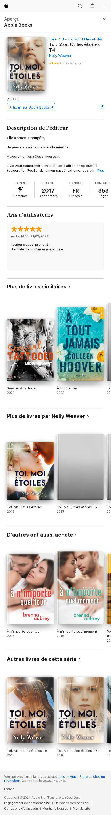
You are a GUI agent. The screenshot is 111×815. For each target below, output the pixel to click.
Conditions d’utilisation (21, 808)
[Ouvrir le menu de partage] (102, 107)
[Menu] (105, 6)
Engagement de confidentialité (27, 803)
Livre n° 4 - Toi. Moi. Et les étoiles (76, 39)
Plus (100, 170)
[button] (80, 6)
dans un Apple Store (73, 777)
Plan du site (81, 808)
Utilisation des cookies (71, 803)
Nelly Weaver (60, 55)
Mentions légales (55, 808)
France (9, 789)
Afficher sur (29, 107)
